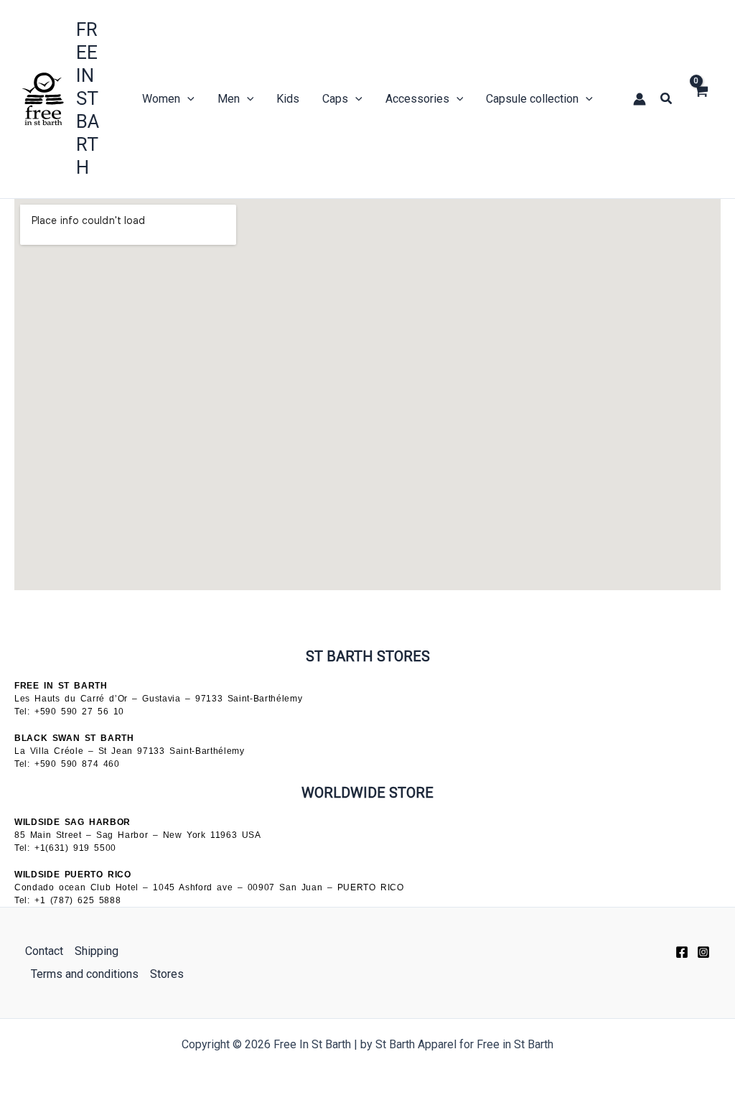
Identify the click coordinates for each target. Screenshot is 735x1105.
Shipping (96, 951)
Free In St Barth (87, 98)
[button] (666, 99)
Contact (44, 951)
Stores (167, 974)
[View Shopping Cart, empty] (700, 99)
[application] (187, 99)
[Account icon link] (639, 99)
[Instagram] (703, 952)
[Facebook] (681, 952)
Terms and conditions (85, 974)
